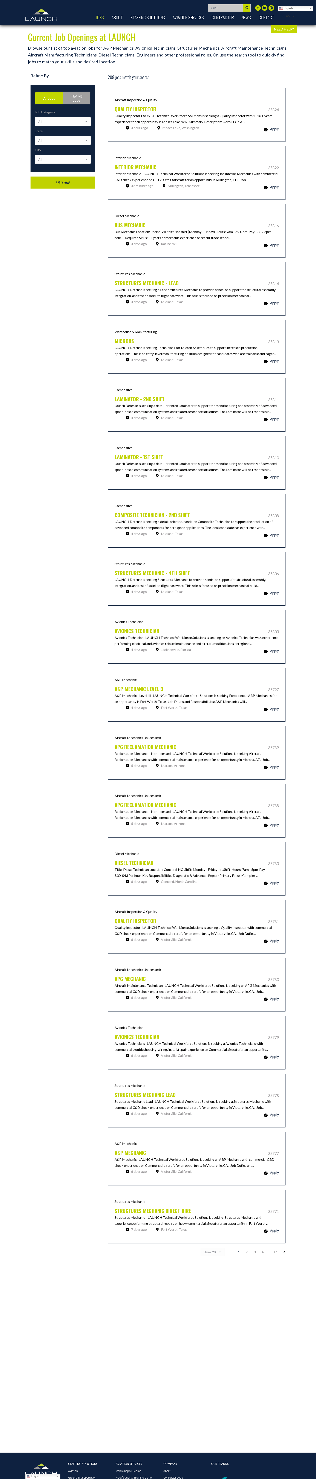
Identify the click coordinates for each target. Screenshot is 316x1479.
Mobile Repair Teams (128, 1471)
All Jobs (49, 98)
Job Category (45, 112)
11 (275, 1252)
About (166, 1471)
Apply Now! (63, 182)
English (288, 8)
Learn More (196, 115)
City (38, 150)
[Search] (246, 8)
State (39, 131)
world (290, 15)
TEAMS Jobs (77, 98)
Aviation (73, 1471)
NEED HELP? (284, 29)
